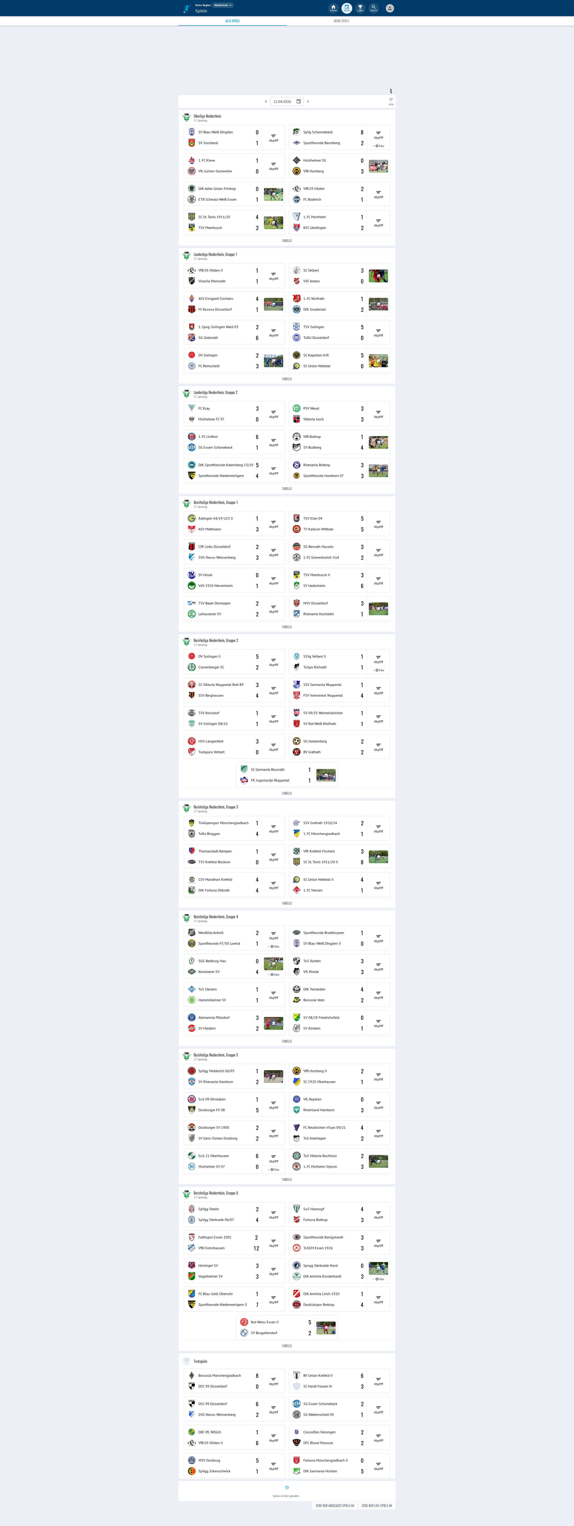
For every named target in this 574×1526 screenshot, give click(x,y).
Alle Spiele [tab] (233, 20)
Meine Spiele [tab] (341, 20)
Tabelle (287, 240)
